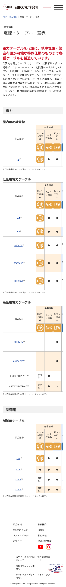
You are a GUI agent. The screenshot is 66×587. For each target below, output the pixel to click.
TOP (5, 16)
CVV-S (18, 479)
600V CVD (18, 263)
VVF (18, 218)
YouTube (40, 546)
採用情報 (42, 535)
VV (18, 231)
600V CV (18, 245)
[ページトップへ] (56, 511)
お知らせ (17, 540)
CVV (18, 458)
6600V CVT (18, 361)
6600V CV (18, 341)
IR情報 (41, 529)
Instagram (48, 546)
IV (18, 159)
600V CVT (18, 280)
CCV (18, 469)
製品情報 (13, 16)
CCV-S (18, 489)
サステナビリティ (21, 535)
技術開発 (42, 524)
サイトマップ (43, 574)
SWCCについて (20, 529)
